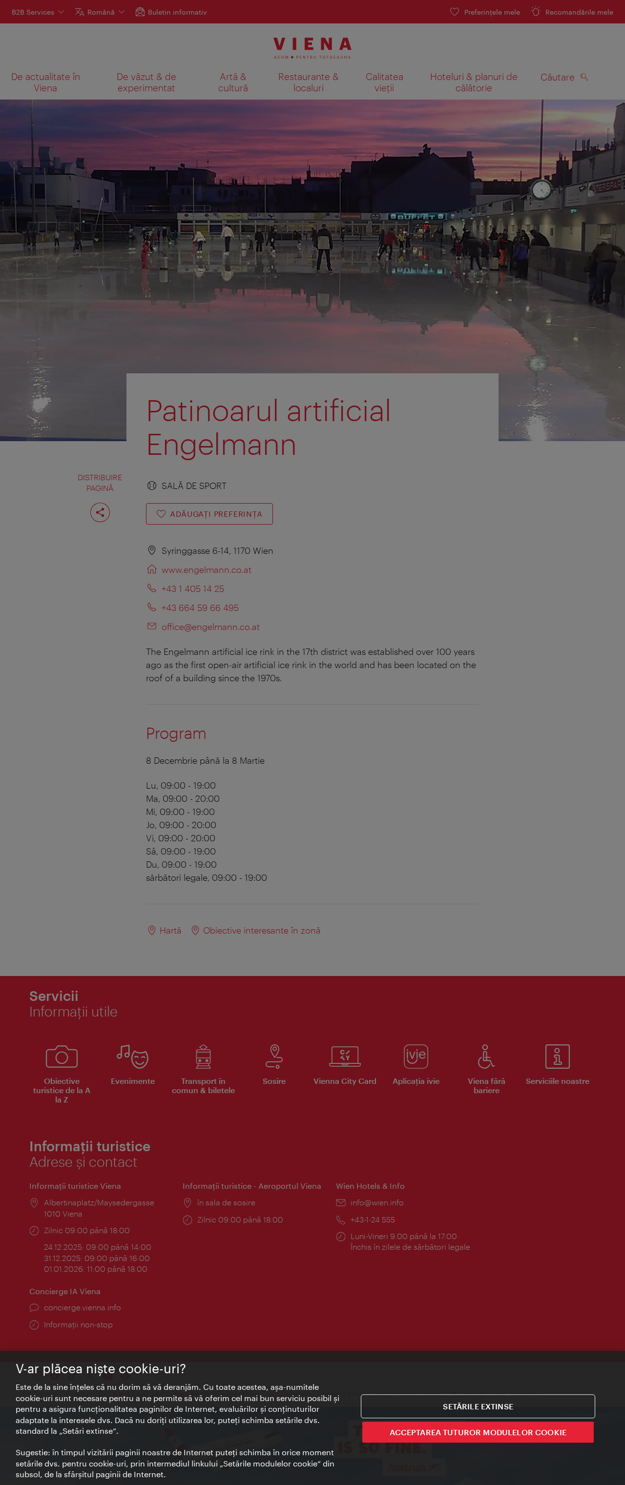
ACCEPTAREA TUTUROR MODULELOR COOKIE (478, 1432)
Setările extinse (478, 1406)
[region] (312, 1418)
